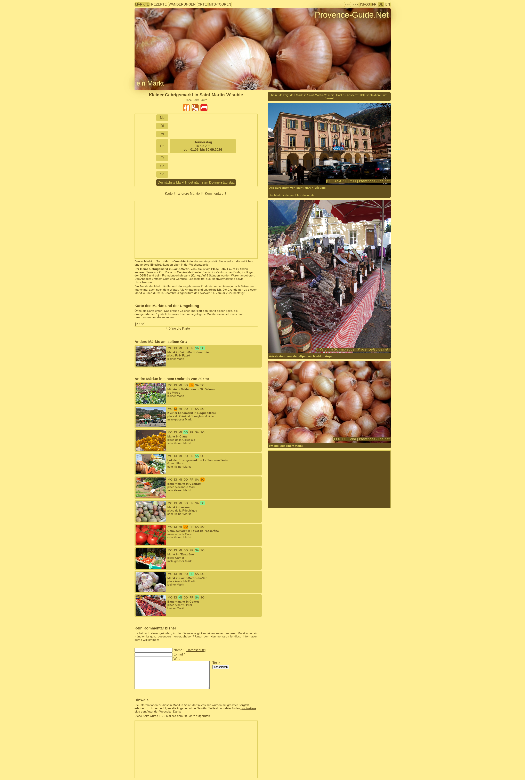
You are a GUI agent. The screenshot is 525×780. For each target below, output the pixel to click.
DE (381, 4)
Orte (202, 4)
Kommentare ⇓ (216, 193)
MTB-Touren (220, 4)
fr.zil (284, 179)
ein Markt (150, 83)
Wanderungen (182, 4)
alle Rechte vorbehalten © (292, 345)
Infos (365, 4)
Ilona (285, 437)
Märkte (142, 4)
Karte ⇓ (170, 193)
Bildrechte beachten (147, 21)
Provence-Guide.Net (352, 14)
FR (374, 4)
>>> (355, 4)
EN (387, 4)
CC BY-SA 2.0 (326, 179)
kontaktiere (373, 95)
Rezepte (159, 4)
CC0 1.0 (323, 437)
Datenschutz (195, 650)
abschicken (221, 666)
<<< (347, 4)
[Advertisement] (196, 229)
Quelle (292, 179)
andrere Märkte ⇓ (190, 193)
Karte (195, 275)
